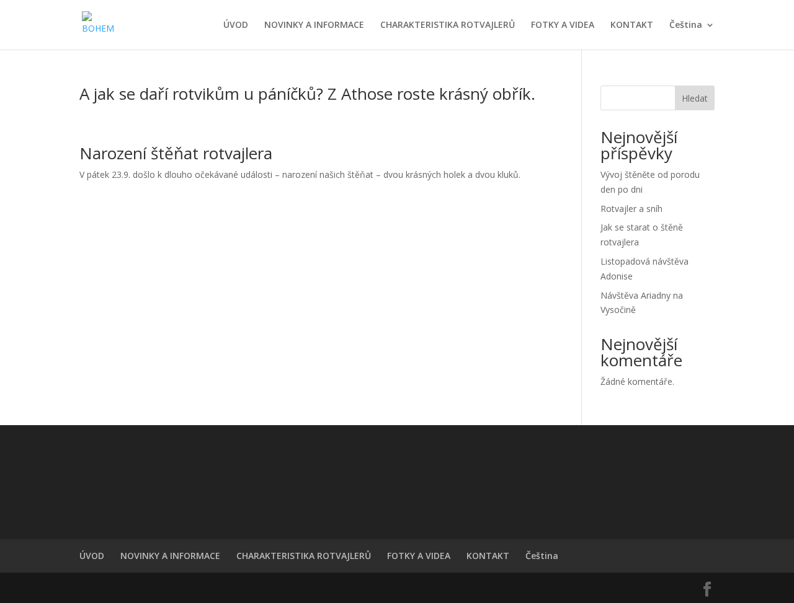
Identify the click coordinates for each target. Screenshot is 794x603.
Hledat (695, 98)
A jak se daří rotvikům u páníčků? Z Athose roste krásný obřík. (307, 93)
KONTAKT (631, 25)
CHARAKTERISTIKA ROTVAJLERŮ (447, 25)
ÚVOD (235, 25)
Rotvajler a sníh (631, 208)
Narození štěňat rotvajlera (175, 153)
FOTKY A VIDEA (562, 25)
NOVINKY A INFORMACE (314, 25)
